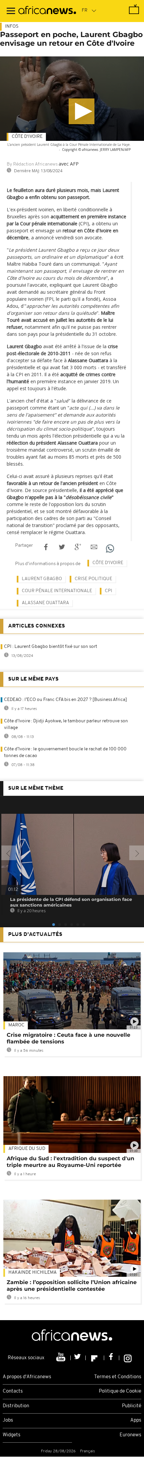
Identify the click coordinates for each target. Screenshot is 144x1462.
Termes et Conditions (117, 1377)
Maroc (16, 1025)
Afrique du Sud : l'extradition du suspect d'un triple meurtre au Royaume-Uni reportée (70, 1161)
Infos (11, 26)
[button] (81, 111)
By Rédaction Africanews (32, 164)
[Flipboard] (95, 1358)
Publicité (131, 1406)
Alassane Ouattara (45, 602)
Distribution (16, 1406)
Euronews (130, 1435)
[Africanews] (47, 11)
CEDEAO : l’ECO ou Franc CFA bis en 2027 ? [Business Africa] (65, 699)
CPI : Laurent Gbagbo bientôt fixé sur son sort (50, 646)
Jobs (8, 1420)
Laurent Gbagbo (42, 578)
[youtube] (61, 1358)
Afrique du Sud (26, 1148)
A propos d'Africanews (27, 1377)
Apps (135, 1420)
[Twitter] (78, 1358)
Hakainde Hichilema (32, 1272)
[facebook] (111, 1358)
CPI (108, 590)
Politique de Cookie (120, 1391)
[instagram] (127, 1358)
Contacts (13, 1391)
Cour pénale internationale (57, 590)
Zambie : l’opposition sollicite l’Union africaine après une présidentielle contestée (72, 1285)
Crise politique (93, 578)
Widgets (11, 1435)
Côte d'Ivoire (27, 136)
